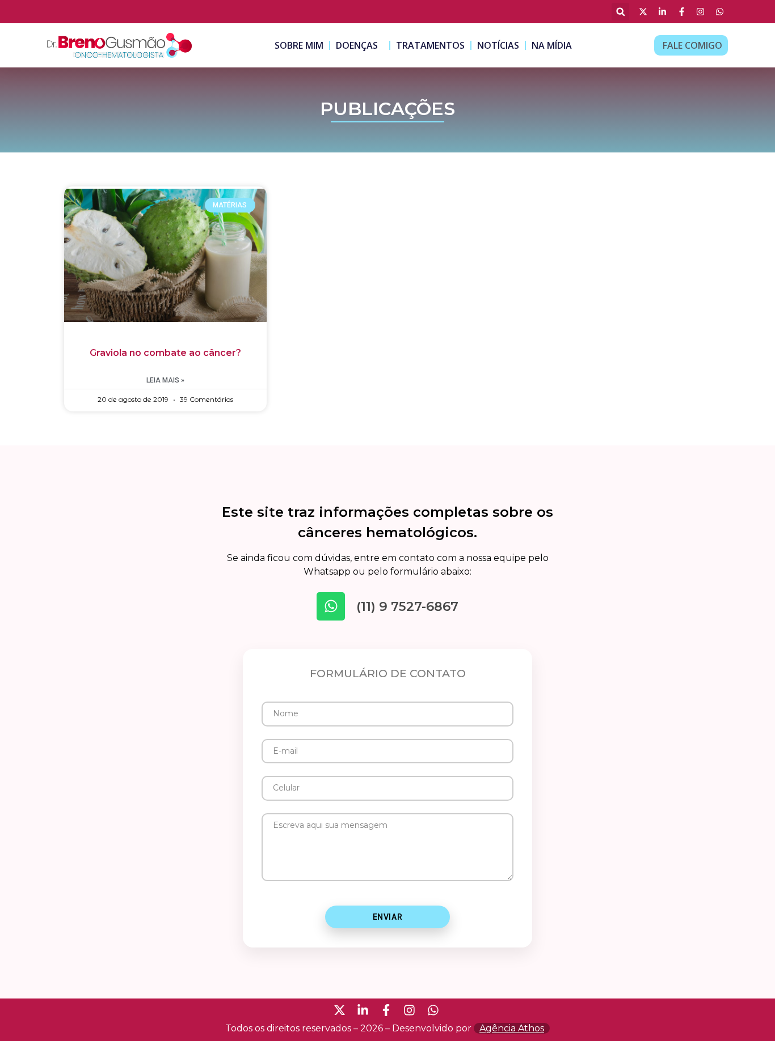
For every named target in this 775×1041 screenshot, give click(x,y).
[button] (620, 11)
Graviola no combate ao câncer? (165, 352)
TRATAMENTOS (430, 45)
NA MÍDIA (552, 45)
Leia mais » (165, 380)
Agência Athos (511, 1028)
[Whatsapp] (331, 606)
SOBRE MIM (299, 45)
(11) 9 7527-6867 (407, 606)
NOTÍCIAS (498, 45)
